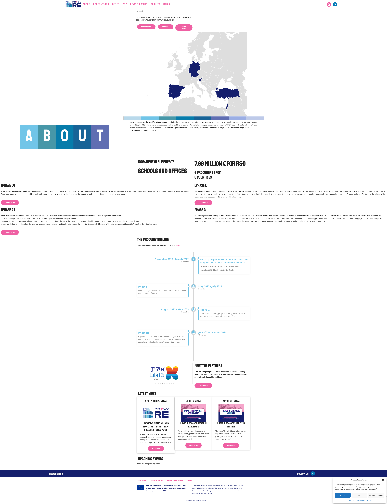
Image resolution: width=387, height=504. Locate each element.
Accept (342, 495)
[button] (383, 480)
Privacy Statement (361, 500)
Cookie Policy (351, 500)
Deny (359, 495)
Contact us (142, 480)
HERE (178, 245)
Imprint (369, 500)
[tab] (155, 383)
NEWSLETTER (56, 474)
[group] (164, 373)
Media (166, 4)
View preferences (376, 495)
